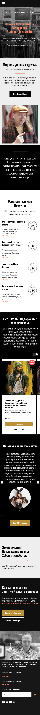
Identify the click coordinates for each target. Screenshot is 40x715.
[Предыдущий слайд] (2, 710)
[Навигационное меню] (3, 3)
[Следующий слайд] (38, 710)
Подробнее (5, 463)
